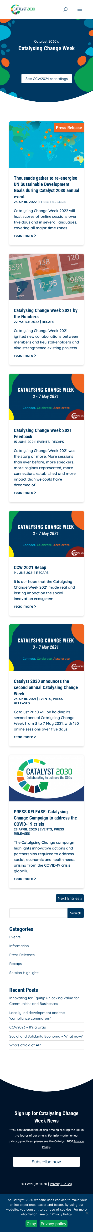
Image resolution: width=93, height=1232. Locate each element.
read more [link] (23, 235)
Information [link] (19, 946)
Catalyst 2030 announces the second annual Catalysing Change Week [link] (46, 687)
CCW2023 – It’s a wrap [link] (27, 1027)
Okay (31, 1223)
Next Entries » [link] (70, 898)
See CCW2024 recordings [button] (47, 78)
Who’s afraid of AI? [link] (25, 1045)
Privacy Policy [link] (61, 1184)
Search (75, 913)
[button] (80, 12)
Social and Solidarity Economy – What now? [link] (46, 1036)
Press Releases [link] (52, 202)
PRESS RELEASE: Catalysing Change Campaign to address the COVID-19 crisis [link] (45, 818)
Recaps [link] (48, 322)
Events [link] (43, 442)
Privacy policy (53, 1223)
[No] (87, 1213)
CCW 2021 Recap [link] (30, 567)
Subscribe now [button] (46, 1161)
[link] (22, 9)
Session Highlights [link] (24, 972)
